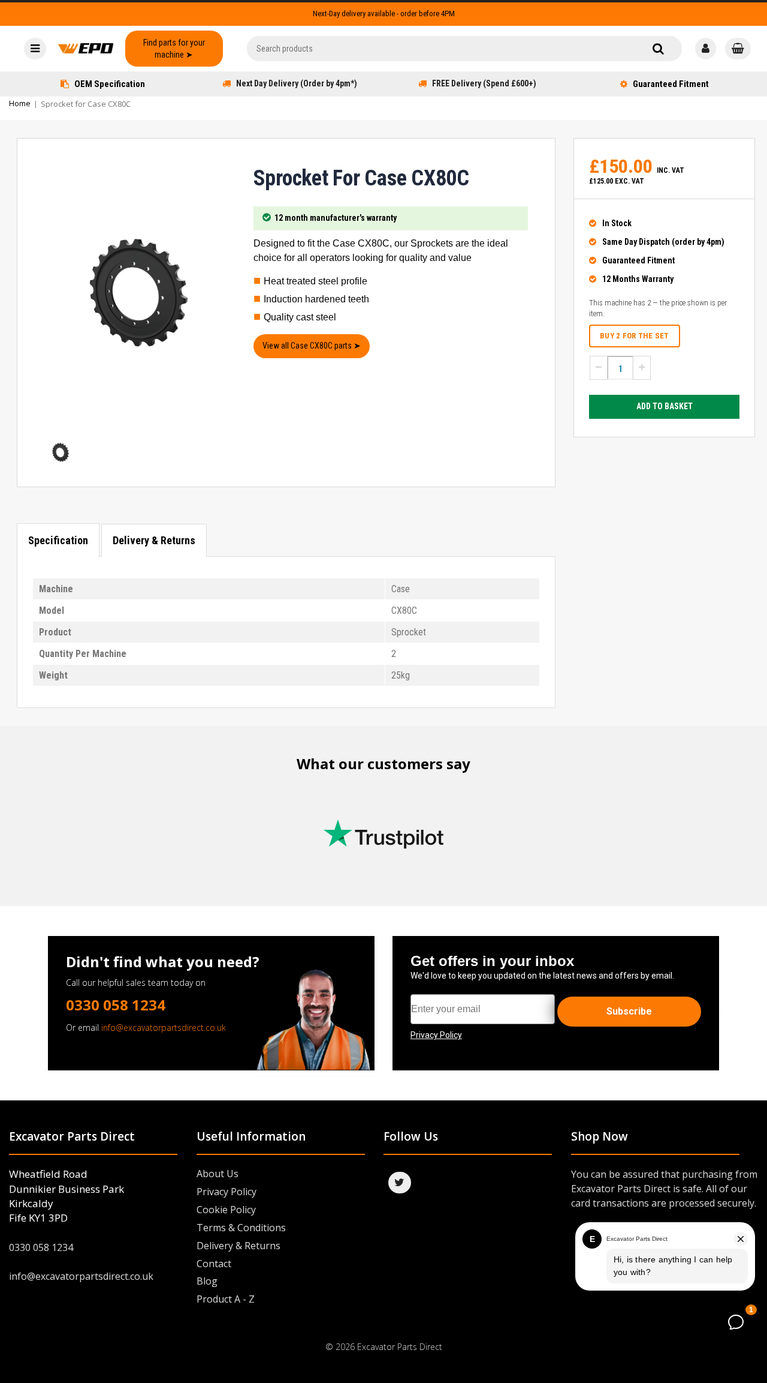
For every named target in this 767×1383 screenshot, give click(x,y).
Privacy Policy (226, 1191)
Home (20, 103)
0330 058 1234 (115, 1005)
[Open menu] (35, 48)
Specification (58, 540)
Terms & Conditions (241, 1227)
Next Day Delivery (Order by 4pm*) (296, 83)
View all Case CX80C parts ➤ (311, 345)
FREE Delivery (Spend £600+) (484, 83)
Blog (207, 1281)
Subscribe (629, 1011)
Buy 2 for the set (634, 335)
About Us (217, 1173)
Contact (214, 1263)
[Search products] (658, 49)
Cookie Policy (226, 1209)
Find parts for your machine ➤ (174, 48)
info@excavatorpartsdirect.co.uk (163, 1027)
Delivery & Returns (154, 540)
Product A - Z (226, 1299)
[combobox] (464, 48)
